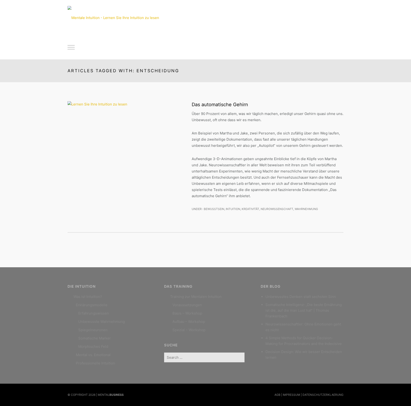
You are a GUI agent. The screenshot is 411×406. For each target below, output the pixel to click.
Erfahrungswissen (93, 313)
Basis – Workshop (187, 313)
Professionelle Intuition (95, 363)
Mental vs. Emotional (93, 355)
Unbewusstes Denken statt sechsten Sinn (300, 296)
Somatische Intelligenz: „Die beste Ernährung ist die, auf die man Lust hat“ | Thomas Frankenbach (303, 310)
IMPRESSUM (291, 394)
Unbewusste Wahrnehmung (101, 321)
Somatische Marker (94, 338)
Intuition (233, 209)
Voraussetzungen (187, 305)
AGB (277, 394)
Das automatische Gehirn (220, 104)
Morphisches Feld (93, 346)
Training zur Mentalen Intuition (196, 296)
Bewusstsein (213, 209)
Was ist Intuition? (87, 296)
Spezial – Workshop (189, 330)
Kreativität (250, 209)
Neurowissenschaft (277, 209)
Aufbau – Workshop (188, 321)
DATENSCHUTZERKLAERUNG (323, 394)
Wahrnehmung (306, 209)
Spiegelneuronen (93, 330)
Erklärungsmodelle (92, 305)
